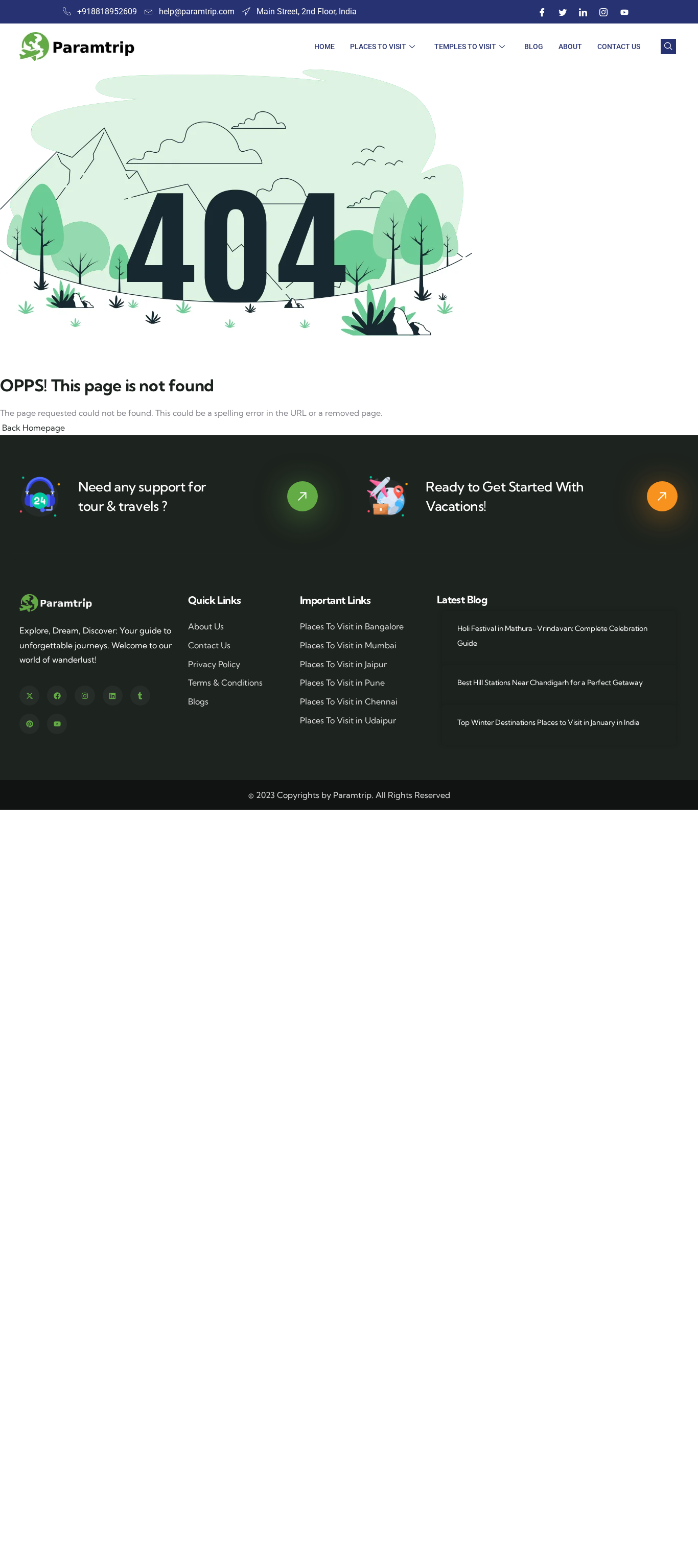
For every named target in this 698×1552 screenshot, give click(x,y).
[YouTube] (624, 11)
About (570, 46)
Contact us (618, 46)
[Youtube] (57, 724)
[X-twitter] (29, 696)
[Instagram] (604, 11)
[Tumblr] (140, 696)
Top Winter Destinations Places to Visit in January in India (548, 722)
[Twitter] (563, 11)
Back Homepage (32, 427)
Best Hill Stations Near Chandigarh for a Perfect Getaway (550, 682)
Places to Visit (378, 46)
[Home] (56, 603)
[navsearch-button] (668, 46)
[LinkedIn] (583, 11)
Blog (533, 46)
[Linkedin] (113, 696)
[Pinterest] (29, 724)
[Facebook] (542, 11)
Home (324, 46)
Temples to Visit (465, 46)
